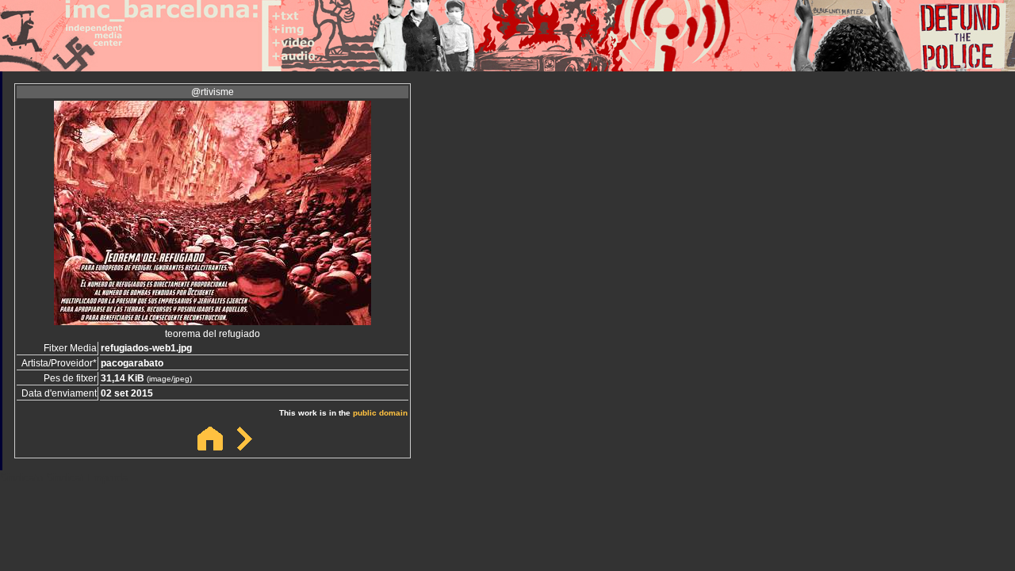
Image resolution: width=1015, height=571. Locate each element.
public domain (380, 412)
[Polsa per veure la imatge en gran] (212, 321)
